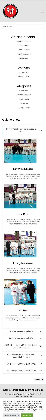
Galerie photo (24, 58)
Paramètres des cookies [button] (11, 415)
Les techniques (24, 50)
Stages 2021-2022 (24, 41)
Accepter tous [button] (27, 415)
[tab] (42, 11)
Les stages (24, 103)
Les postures (24, 45)
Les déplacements (24, 54)
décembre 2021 (24, 77)
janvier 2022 (24, 72)
